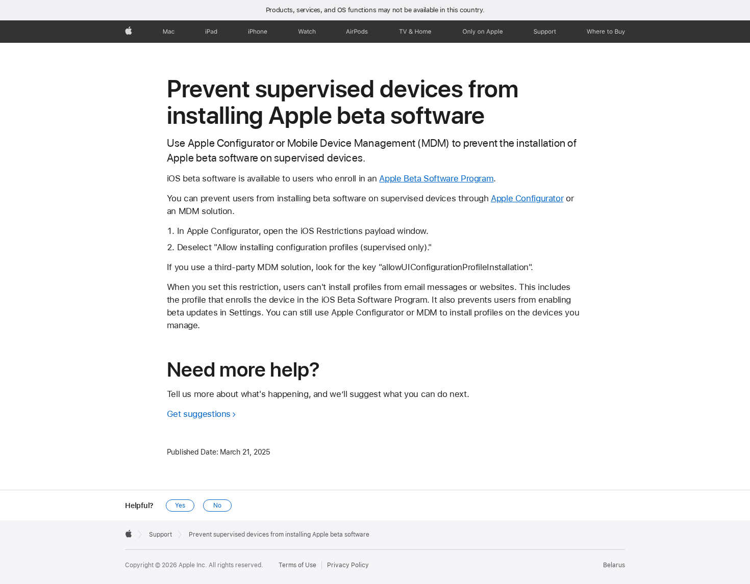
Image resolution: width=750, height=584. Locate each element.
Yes (180, 505)
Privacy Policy (348, 565)
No (217, 505)
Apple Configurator (527, 198)
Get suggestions (199, 414)
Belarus (614, 565)
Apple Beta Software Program (436, 178)
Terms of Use (297, 565)
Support (160, 534)
